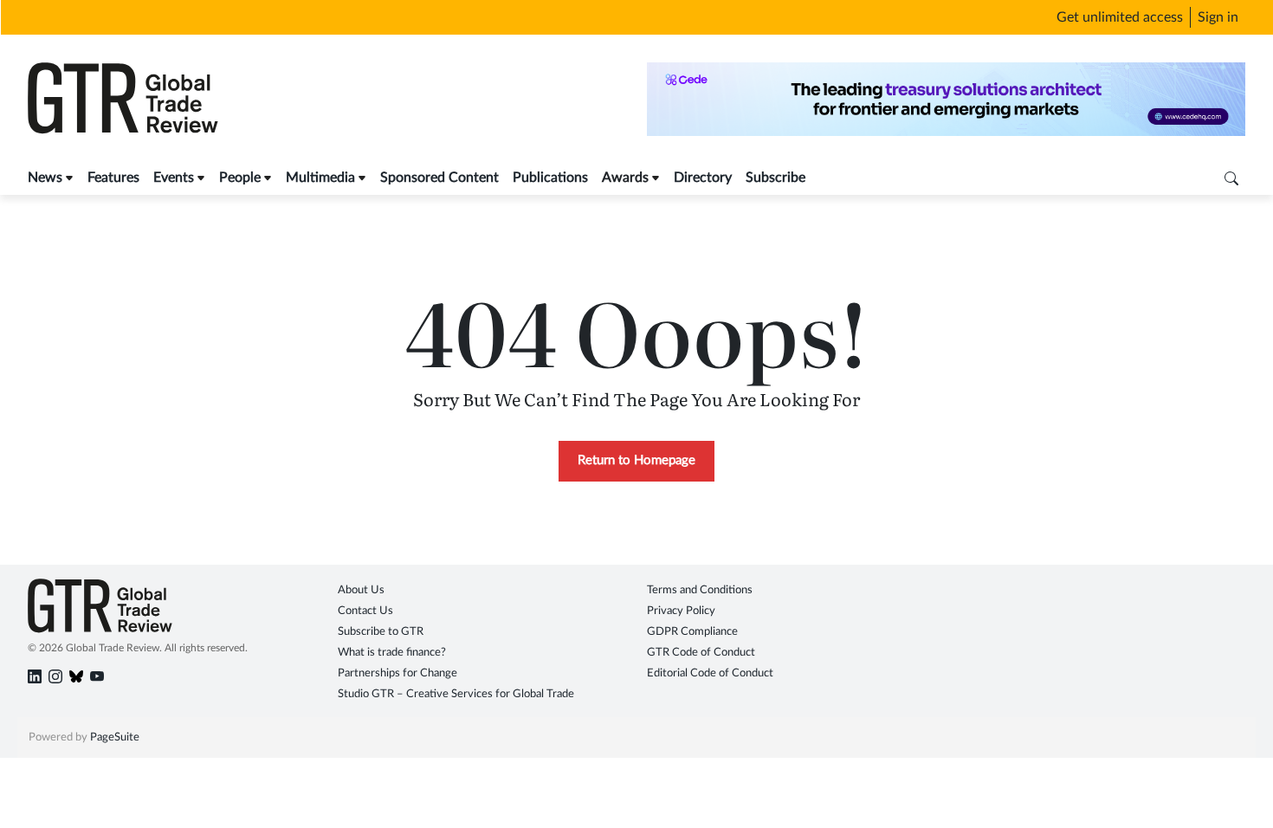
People (240, 177)
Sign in (1218, 17)
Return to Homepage (636, 460)
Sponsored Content (439, 177)
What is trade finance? (392, 652)
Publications (550, 177)
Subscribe (775, 177)
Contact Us (365, 611)
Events (173, 177)
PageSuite (114, 737)
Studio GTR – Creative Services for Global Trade (456, 694)
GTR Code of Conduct (701, 652)
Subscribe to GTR (380, 631)
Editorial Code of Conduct (710, 673)
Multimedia (320, 177)
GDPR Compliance (692, 631)
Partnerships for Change (397, 673)
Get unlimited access (1120, 17)
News (45, 177)
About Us (361, 590)
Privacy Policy (681, 611)
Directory (703, 177)
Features (113, 177)
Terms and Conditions (700, 590)
